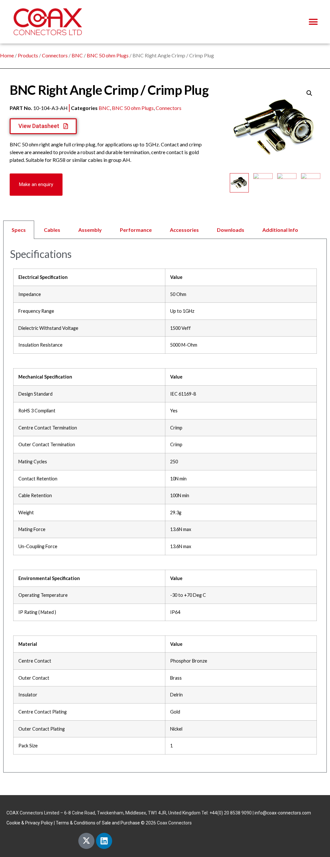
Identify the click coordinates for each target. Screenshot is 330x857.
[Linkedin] (104, 841)
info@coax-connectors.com (283, 812)
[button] (313, 22)
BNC (77, 55)
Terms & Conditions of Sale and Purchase (98, 822)
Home (7, 55)
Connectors (55, 55)
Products (28, 55)
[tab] (165, 230)
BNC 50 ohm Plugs (108, 55)
